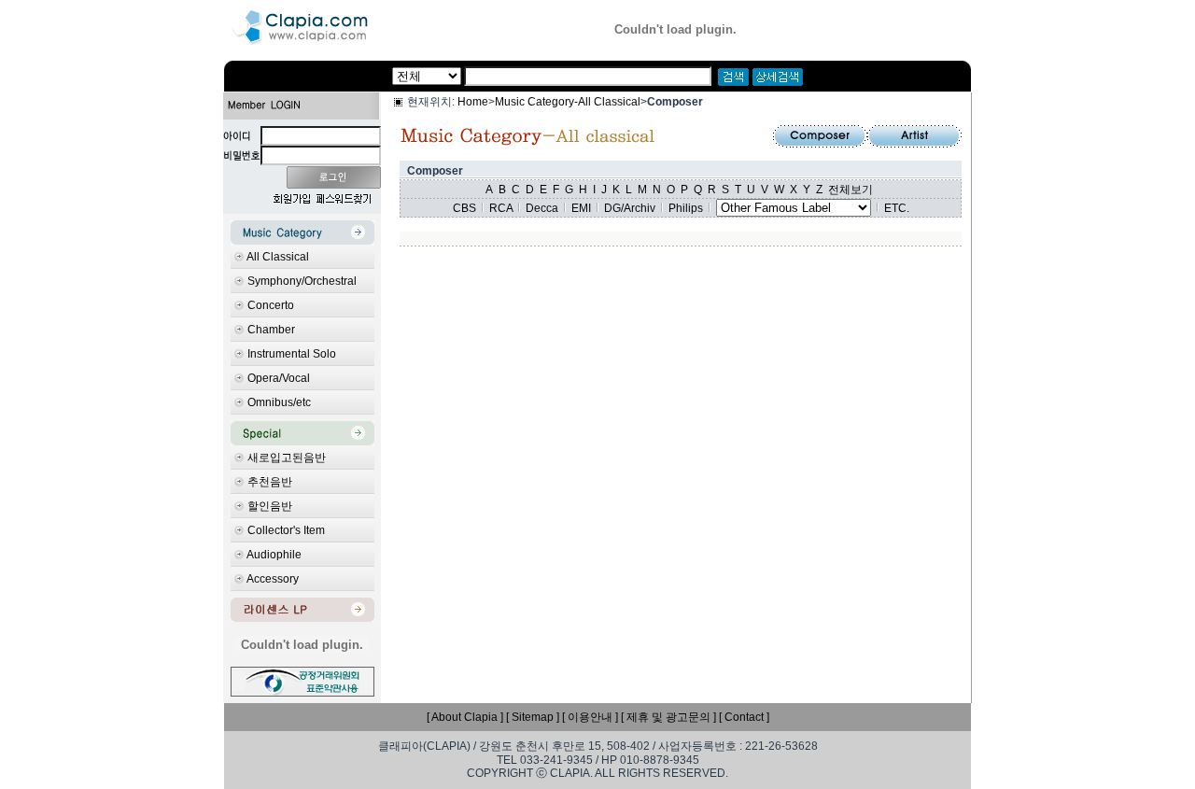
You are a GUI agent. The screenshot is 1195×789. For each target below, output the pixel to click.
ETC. (896, 208)
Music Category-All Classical (567, 101)
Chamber (271, 329)
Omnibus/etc (279, 402)
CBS (464, 208)
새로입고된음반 (286, 457)
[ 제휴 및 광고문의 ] (668, 717)
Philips (685, 208)
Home (472, 101)
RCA (501, 208)
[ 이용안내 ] (590, 717)
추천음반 (269, 481)
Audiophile (274, 554)
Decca (542, 208)
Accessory (272, 578)
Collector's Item (286, 530)
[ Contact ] (744, 717)
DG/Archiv (629, 208)
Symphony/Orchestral (302, 281)
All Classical (277, 256)
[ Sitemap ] (532, 717)
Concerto (270, 305)
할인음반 (269, 506)
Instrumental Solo (291, 353)
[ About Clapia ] (465, 717)
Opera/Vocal (278, 378)
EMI (581, 208)
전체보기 (850, 189)
